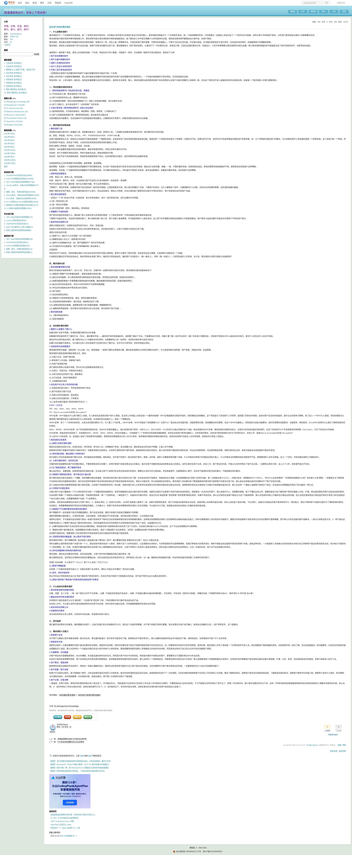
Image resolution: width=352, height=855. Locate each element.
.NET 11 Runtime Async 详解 (62, 821)
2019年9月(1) (9, 157)
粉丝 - (60, 727)
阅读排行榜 (9, 172)
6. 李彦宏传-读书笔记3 (13, 80)
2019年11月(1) (9, 150)
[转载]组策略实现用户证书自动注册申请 (72, 739)
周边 (27, 3)
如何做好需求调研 (67, 695)
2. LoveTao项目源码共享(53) (15, 220)
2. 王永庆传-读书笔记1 (13, 66)
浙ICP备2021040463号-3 (212, 851)
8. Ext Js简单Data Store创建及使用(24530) (21, 202)
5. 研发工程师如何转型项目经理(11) (18, 252)
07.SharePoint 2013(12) (13, 121)
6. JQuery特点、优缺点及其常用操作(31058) (21, 195)
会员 (20, 3)
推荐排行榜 (9, 236)
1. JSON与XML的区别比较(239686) (18, 175)
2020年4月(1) (9, 147)
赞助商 (58, 3)
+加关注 (52, 732)
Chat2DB (68, 3)
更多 (6, 167)
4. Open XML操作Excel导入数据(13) (18, 227)
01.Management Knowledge (66, 706)
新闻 (35, 3)
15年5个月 (14, 37)
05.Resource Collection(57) (14, 115)
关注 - (68, 727)
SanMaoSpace (14, 9)
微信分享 (88, 717)
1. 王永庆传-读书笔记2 (13, 63)
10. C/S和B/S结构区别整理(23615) (17, 208)
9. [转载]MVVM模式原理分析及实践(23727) (21, 205)
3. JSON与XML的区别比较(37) (16, 224)
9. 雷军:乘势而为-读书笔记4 (15, 89)
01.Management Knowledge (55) (17, 102)
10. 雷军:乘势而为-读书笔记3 (15, 93)
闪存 (49, 3)
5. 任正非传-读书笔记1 (13, 76)
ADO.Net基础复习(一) (68, 836)
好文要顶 (57, 717)
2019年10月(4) (9, 153)
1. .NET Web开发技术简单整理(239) (18, 239)
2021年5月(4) (9, 140)
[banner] (8, 3)
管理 (344, 11)
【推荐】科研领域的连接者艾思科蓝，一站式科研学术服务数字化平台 (77, 771)
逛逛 (90, 756)
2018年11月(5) (9, 163)
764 (11, 39)
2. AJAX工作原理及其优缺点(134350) (19, 179)
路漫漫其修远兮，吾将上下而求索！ (26, 12)
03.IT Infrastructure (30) (13, 108)
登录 (82, 756)
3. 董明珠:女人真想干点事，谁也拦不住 (19, 70)
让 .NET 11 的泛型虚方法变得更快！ (65, 818)
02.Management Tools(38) (14, 105)
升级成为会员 (333, 735)
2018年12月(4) (9, 160)
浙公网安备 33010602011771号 (188, 851)
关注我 (67, 717)
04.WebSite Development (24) (16, 112)
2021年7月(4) (9, 134)
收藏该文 (77, 717)
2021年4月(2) (9, 144)
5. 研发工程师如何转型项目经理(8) (17, 230)
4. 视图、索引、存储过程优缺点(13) (18, 249)
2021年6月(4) (9, 137)
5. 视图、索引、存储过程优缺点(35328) (19, 192)
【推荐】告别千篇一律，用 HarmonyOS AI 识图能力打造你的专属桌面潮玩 (79, 768)
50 (11, 42)
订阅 (334, 11)
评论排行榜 (9, 214)
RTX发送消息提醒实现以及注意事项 (71, 742)
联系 (323, 11)
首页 (303, 11)
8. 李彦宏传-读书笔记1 (13, 86)
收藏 (339, 745)
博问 (42, 3)
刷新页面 (333, 751)
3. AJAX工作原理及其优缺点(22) (17, 246)
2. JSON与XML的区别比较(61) (16, 242)
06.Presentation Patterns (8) (15, 118)
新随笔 (313, 11)
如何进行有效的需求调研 (89, 695)
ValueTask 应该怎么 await (61, 825)
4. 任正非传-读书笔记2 (13, 73)
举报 (344, 745)
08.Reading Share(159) (13, 125)
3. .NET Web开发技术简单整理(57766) (19, 182)
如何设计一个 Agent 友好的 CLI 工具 (65, 828)
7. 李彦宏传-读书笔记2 (13, 83)
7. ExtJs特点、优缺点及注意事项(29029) (20, 198)
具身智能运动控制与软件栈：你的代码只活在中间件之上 (73, 815)
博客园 (292, 11)
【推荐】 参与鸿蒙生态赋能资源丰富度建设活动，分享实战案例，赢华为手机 (80, 761)
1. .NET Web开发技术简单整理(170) (18, 217)
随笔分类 (8, 98)
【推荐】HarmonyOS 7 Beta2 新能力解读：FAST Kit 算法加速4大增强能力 (79, 764)
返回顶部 (342, 751)
